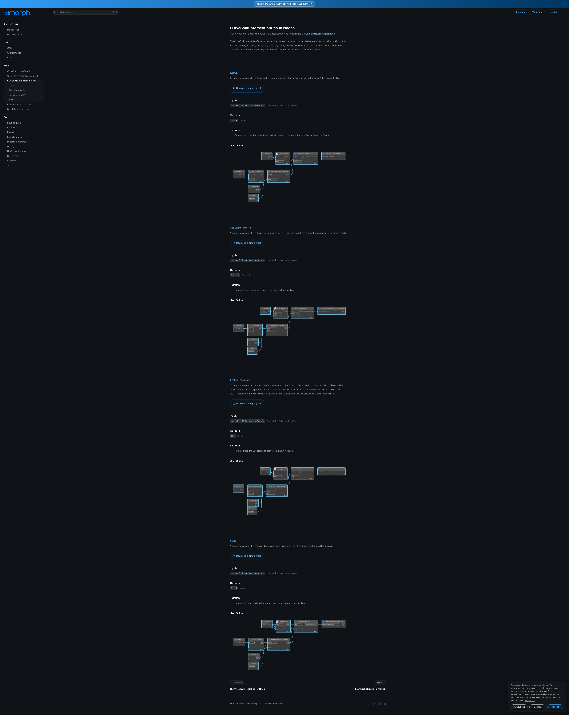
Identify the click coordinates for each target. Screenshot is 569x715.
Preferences (519, 707)
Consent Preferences (273, 704)
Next (379, 683)
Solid (233, 540)
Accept (555, 707)
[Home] (17, 13)
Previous (238, 683)
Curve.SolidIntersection (315, 34)
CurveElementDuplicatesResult (248, 689)
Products (520, 12)
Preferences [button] (530, 701)
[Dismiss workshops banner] (564, 4)
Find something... (87, 12)
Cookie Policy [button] (519, 697)
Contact (554, 12)
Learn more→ (305, 4)
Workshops (537, 12)
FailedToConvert (241, 380)
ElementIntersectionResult (370, 689)
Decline (537, 707)
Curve (234, 73)
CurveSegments (240, 227)
